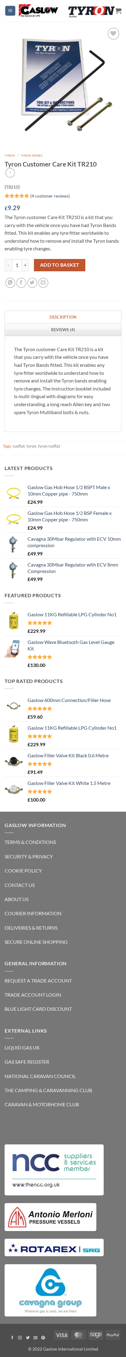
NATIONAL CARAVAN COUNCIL (40, 1076)
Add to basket (60, 265)
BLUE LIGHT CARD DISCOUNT (38, 1009)
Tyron (10, 155)
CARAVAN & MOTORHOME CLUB (42, 1104)
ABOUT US (16, 899)
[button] (10, 11)
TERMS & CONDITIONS (30, 842)
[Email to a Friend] (43, 283)
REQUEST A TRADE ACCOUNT (38, 980)
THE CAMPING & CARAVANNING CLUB (48, 1090)
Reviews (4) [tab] (63, 329)
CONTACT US (20, 885)
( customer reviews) (50, 195)
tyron (31, 446)
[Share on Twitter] (32, 283)
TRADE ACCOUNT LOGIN (33, 995)
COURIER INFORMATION (33, 913)
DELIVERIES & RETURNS (31, 928)
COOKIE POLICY (23, 870)
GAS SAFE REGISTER (27, 1062)
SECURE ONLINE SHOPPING (36, 942)
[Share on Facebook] (21, 283)
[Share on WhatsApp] (10, 283)
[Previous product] (10, 173)
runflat (19, 446)
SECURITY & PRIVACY (29, 856)
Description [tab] (63, 317)
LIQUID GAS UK (22, 1047)
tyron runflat (49, 446)
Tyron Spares (31, 155)
